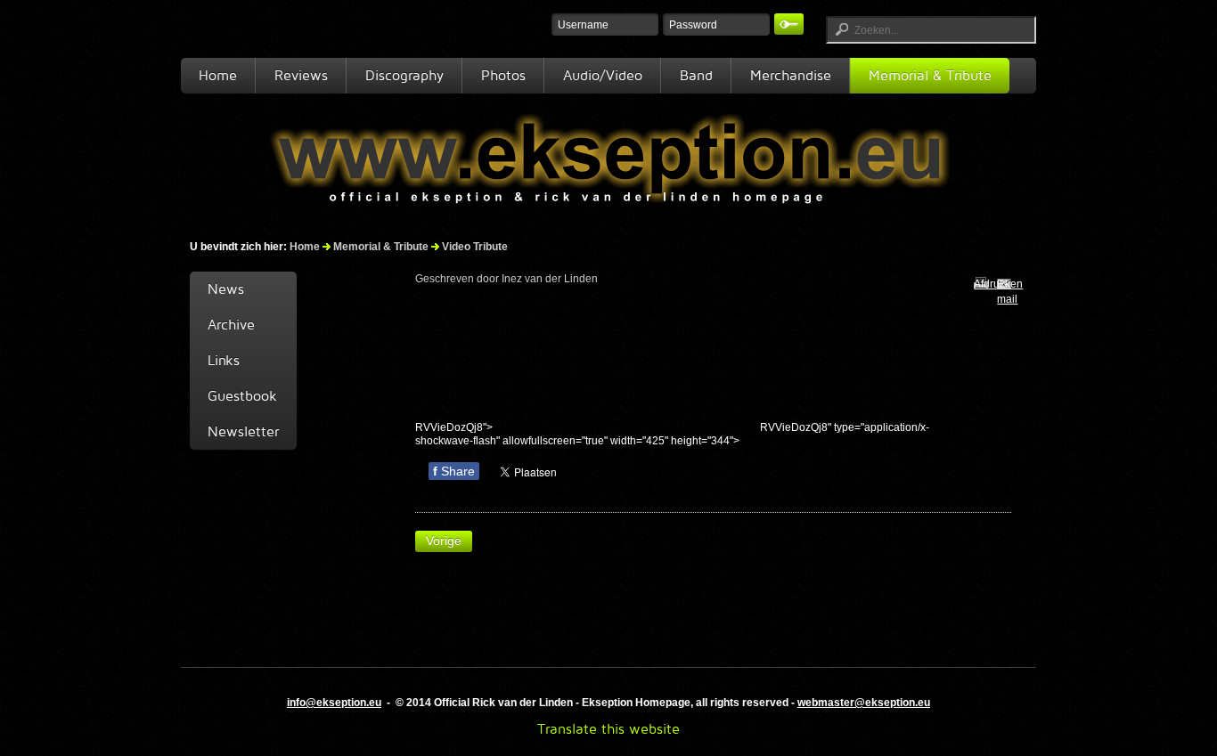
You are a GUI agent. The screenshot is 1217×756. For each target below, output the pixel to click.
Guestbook (242, 395)
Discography (404, 75)
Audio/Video (602, 75)
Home (218, 75)
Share (454, 471)
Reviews (301, 75)
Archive (231, 324)
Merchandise (790, 75)
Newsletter (243, 431)
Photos (503, 75)
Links (224, 360)
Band (696, 75)
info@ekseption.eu (334, 702)
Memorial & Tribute (930, 75)
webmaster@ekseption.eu (863, 702)
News (226, 288)
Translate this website (608, 728)
